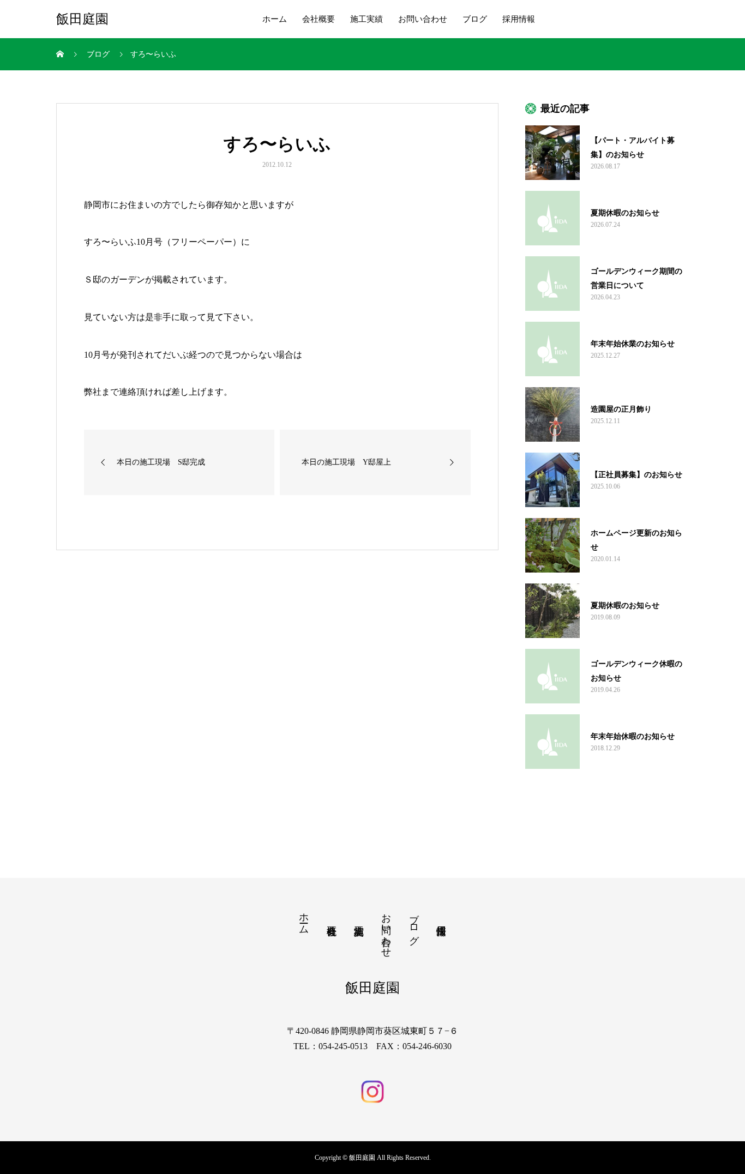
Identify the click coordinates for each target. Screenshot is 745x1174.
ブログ (474, 19)
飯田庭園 (82, 19)
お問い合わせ (422, 19)
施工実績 (366, 19)
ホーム (274, 19)
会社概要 (318, 19)
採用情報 (518, 19)
